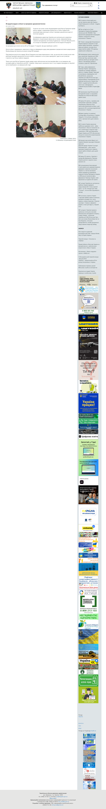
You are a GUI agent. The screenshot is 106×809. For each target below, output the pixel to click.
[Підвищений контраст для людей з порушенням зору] (74, 3)
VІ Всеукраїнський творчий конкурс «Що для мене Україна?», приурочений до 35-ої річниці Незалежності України (89, 259)
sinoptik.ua (93, 731)
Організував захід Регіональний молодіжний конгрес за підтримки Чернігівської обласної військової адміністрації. (88, 94)
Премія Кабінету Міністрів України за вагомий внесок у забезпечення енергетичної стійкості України (89, 246)
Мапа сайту (53, 798)
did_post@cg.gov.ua (63, 801)
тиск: (80, 726)
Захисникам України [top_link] (92, 12)
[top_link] (102, 13)
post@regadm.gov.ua (61, 796)
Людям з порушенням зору (84, 3)
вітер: (80, 728)
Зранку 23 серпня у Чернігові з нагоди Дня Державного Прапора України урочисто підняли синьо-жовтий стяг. (88, 158)
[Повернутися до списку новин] (7, 20)
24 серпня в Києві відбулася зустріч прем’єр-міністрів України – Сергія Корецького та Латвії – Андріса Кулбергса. (89, 22)
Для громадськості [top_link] (55, 12)
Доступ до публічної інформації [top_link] (28, 12)
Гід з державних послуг (50, 5)
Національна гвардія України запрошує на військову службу (87, 272)
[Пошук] (90, 5)
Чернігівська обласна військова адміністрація (24, 4)
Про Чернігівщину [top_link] (8, 12)
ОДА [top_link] (17, 12)
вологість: (81, 723)
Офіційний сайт (17, 8)
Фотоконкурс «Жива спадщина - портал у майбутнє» (88, 252)
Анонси (81, 228)
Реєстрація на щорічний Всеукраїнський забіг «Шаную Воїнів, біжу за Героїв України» (89, 233)
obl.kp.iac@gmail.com (57, 805)
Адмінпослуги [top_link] (67, 12)
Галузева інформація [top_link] (79, 12)
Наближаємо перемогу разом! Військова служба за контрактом (88, 266)
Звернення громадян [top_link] (44, 12)
